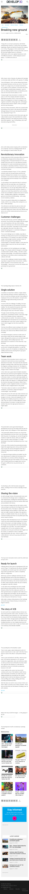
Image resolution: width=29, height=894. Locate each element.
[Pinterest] (9, 40)
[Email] (14, 40)
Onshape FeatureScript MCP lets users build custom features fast (18, 859)
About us (5, 889)
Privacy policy (25, 890)
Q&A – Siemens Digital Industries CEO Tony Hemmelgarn (18, 846)
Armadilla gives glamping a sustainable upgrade (16, 840)
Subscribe (17, 889)
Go (14, 818)
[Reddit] (12, 40)
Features (7, 25)
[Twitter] (5, 40)
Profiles (21, 25)
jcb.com (3, 605)
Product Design (14, 25)
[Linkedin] (7, 40)
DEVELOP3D (17, 33)
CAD (2, 25)
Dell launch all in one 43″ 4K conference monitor (16, 866)
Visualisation (5, 27)
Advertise (11, 889)
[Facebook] (2, 40)
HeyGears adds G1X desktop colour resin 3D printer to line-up (18, 853)
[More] (17, 40)
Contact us (24, 889)
